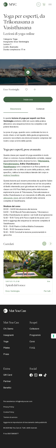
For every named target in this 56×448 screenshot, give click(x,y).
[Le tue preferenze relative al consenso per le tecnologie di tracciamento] (53, 335)
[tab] (15, 109)
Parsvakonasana (11, 164)
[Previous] (44, 244)
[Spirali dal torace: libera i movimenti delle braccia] (28, 272)
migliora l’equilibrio (11, 175)
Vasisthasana (9, 167)
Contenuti (40, 109)
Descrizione (15, 109)
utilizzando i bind (10, 198)
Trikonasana (43, 161)
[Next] (50, 244)
